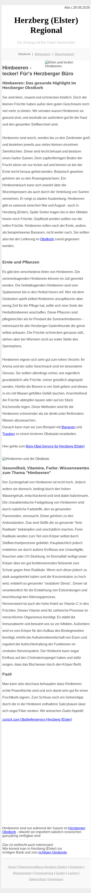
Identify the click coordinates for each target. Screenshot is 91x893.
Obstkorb (47, 239)
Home (12, 867)
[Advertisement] (45, 774)
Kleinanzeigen (22, 873)
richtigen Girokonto (53, 852)
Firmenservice (43, 873)
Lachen (73, 873)
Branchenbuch (64, 54)
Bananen (68, 427)
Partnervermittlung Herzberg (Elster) (42, 867)
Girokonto (76, 867)
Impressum (55, 879)
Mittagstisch (43, 54)
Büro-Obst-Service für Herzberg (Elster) (55, 446)
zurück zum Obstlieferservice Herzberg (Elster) (37, 719)
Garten (60, 873)
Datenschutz (37, 879)
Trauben (8, 434)
